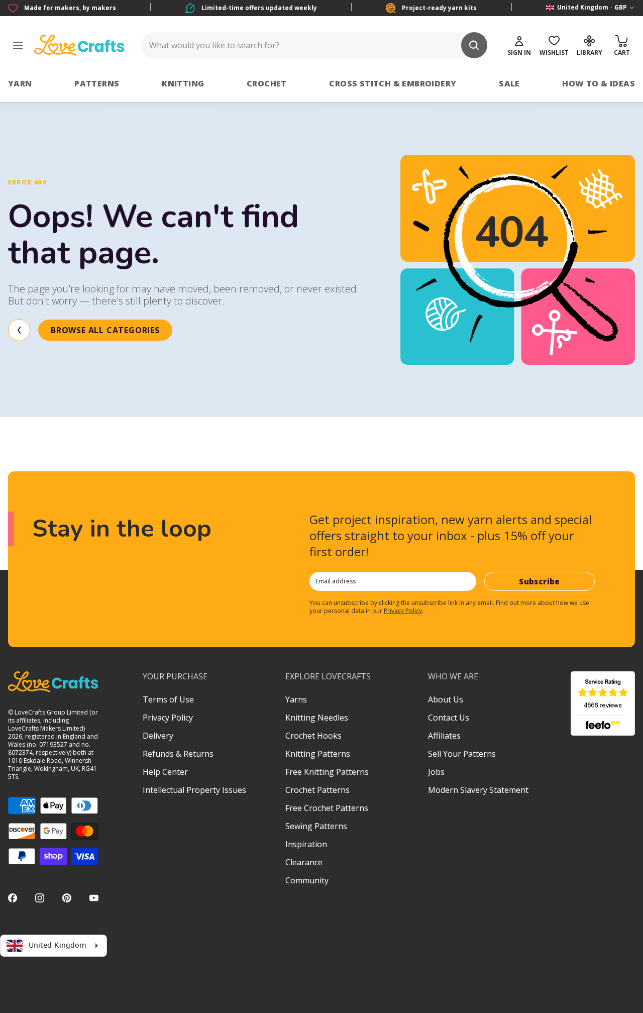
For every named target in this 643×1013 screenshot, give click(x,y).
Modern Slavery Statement (478, 789)
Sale (509, 83)
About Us (445, 699)
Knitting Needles (316, 717)
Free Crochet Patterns (326, 808)
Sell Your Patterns (462, 753)
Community (307, 880)
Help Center (165, 771)
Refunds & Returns (178, 753)
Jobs (436, 771)
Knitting (183, 83)
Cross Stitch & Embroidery (392, 83)
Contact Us (448, 717)
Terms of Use (168, 699)
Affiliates (444, 735)
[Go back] (19, 330)
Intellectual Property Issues (194, 789)
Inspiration (306, 844)
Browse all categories (105, 330)
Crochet (267, 83)
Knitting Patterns (317, 753)
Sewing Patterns (316, 826)
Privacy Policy (403, 610)
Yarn (20, 83)
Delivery (158, 735)
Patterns (96, 83)
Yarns (296, 699)
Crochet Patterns (317, 789)
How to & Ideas (598, 83)
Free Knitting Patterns (327, 771)
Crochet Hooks (313, 735)
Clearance (304, 862)
